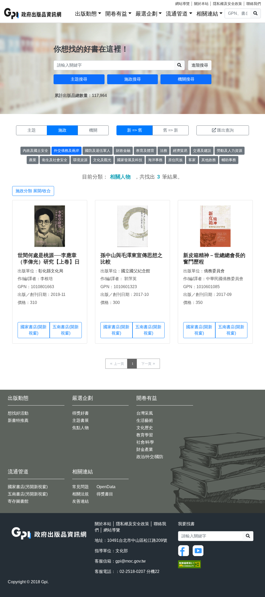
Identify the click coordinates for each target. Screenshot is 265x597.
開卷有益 (116, 14)
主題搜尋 (79, 79)
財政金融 (123, 150)
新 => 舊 (134, 130)
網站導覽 (182, 4)
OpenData (106, 487)
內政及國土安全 (35, 150)
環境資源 (80, 160)
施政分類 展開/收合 (33, 191)
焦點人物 (80, 427)
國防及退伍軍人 (97, 150)
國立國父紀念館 (135, 271)
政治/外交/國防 (149, 456)
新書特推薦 (18, 420)
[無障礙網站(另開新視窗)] (189, 564)
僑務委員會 (214, 271)
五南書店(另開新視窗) (28, 494)
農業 (32, 160)
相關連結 (207, 14)
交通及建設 (202, 150)
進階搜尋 (200, 65)
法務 (163, 150)
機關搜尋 (186, 79)
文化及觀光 (102, 160)
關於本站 (201, 4)
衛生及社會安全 (54, 160)
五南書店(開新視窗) (66, 330)
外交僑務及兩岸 (66, 150)
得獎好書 (80, 413)
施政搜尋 (132, 79)
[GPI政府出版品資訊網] (33, 13)
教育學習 (144, 435)
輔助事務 (229, 160)
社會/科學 (145, 442)
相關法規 (80, 494)
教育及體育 (145, 150)
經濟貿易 (180, 150)
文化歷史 (144, 427)
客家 (192, 160)
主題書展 (80, 420)
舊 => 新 (170, 130)
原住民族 (175, 160)
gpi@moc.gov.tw (130, 561)
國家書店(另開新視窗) (28, 487)
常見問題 (80, 487)
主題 (31, 130)
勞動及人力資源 (229, 150)
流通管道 (177, 14)
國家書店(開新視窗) (33, 330)
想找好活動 (18, 413)
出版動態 (86, 14)
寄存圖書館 (18, 501)
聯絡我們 (253, 4)
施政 (62, 130)
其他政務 (208, 160)
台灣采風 (144, 413)
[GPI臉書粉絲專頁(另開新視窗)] (185, 550)
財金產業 (144, 449)
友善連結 (80, 501)
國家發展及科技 (129, 160)
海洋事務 (155, 160)
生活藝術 (144, 420)
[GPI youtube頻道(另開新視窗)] (199, 550)
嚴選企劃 (146, 14)
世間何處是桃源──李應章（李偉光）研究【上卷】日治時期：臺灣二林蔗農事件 (49, 261)
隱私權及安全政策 (227, 4)
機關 (93, 130)
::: (69, 12)
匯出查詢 (225, 130)
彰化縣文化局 (50, 271)
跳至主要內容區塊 (14, 3)
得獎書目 (105, 494)
